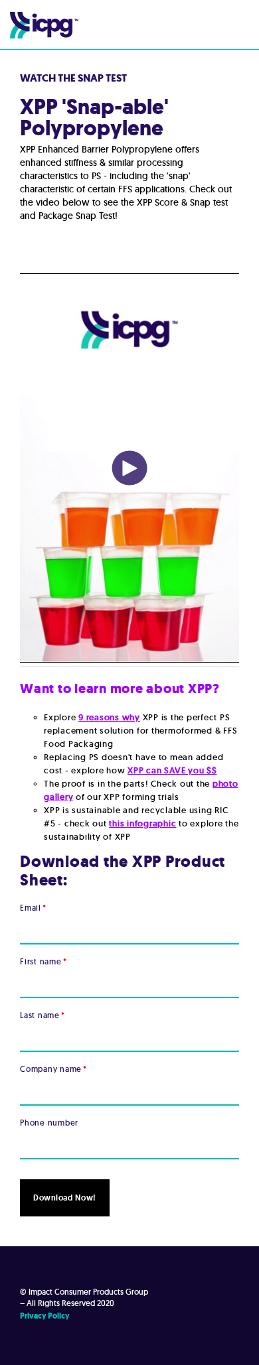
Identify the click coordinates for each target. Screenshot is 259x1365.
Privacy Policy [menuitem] (45, 1316)
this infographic (142, 823)
